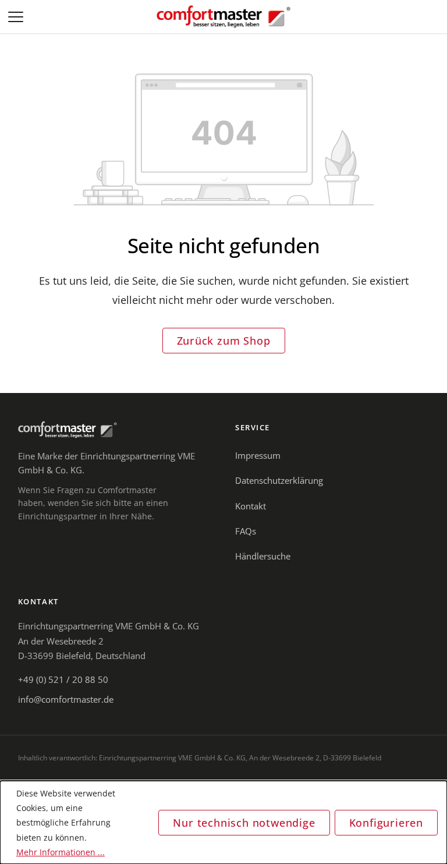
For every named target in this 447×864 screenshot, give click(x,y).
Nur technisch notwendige (244, 823)
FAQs (245, 531)
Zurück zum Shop (224, 341)
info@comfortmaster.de (65, 699)
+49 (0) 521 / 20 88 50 (63, 679)
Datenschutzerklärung (279, 480)
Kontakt (250, 506)
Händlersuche (262, 556)
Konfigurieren (386, 823)
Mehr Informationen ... (60, 852)
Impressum (258, 455)
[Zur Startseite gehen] (223, 17)
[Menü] (17, 17)
